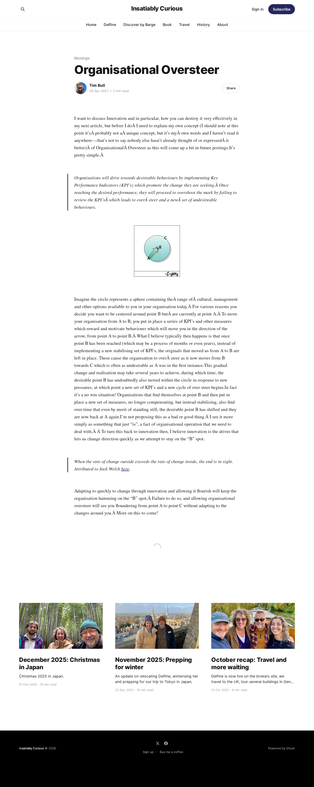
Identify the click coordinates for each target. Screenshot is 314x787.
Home (91, 24)
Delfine (110, 24)
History (203, 24)
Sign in (258, 9)
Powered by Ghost (281, 748)
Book (167, 24)
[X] (158, 743)
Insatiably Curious (157, 8)
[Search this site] (22, 9)
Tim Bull (97, 85)
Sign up (148, 752)
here (125, 469)
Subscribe (281, 9)
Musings (81, 58)
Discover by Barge (139, 24)
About (222, 24)
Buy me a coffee (171, 752)
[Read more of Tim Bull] (80, 88)
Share (231, 88)
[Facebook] (166, 743)
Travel (184, 24)
